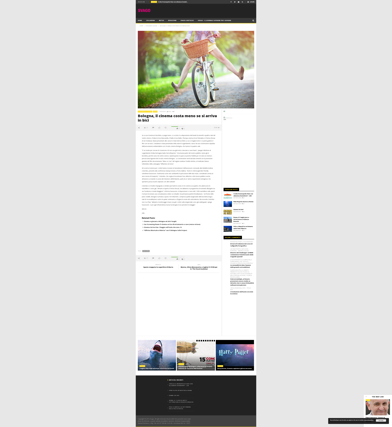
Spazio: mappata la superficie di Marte (158, 266)
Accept (381, 420)
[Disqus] (178, 303)
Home (140, 20)
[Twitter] (235, 2)
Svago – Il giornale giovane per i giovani (214, 20)
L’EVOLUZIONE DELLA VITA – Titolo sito (240, 289)
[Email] (239, 2)
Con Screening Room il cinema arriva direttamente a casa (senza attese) (172, 224)
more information (369, 420)
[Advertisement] (217, 10)
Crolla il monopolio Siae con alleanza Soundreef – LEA (243, 195)
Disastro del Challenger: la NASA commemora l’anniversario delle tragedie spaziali (241, 255)
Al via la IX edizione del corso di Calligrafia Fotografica (241, 245)
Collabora (150, 20)
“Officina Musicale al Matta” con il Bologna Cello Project (165, 230)
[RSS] (242, 2)
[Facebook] (231, 2)
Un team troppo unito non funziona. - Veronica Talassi (239, 250)
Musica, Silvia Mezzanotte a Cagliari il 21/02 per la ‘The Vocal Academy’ (199, 267)
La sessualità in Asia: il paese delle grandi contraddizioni (240, 266)
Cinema (142, 366)
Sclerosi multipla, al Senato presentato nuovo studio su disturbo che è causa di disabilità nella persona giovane (242, 282)
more (216, 127)
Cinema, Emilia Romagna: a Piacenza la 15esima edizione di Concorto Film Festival (195, 367)
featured (146, 251)
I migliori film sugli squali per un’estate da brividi (156, 368)
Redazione (172, 20)
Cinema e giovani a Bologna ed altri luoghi (160, 221)
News (155, 111)
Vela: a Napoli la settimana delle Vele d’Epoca (243, 227)
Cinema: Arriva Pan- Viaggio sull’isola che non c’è (163, 227)
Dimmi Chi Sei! (238, 209)
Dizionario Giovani (145, 111)
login (252, 2)
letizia (169, 111)
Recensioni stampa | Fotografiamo (241, 242)
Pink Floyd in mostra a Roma (167, 2)
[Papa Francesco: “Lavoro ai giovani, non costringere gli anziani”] (378, 407)
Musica (154, 2)
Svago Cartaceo (187, 20)
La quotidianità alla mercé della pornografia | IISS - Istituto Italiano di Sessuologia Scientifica (241, 261)
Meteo (161, 20)
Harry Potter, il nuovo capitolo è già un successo (234, 368)
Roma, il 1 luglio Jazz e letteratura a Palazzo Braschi (241, 219)
